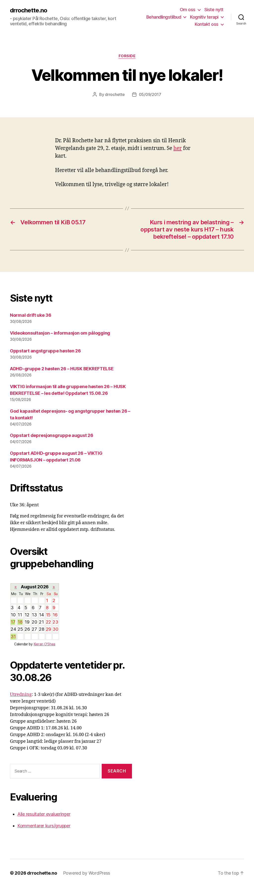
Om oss (187, 9)
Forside (127, 56)
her (177, 148)
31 (13, 636)
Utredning (21, 694)
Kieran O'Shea (45, 644)
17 (13, 622)
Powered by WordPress (86, 873)
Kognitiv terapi (204, 17)
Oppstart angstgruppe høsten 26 (45, 350)
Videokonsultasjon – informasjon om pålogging (60, 333)
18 (20, 622)
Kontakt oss (207, 24)
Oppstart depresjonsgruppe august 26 (51, 435)
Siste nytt (213, 9)
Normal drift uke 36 (30, 315)
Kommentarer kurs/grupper (43, 825)
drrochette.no (28, 10)
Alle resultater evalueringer (43, 814)
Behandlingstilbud (163, 17)
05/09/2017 (150, 94)
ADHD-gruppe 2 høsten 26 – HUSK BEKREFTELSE (62, 368)
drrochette (115, 94)
